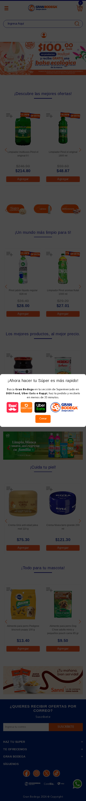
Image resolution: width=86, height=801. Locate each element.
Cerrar (43, 418)
